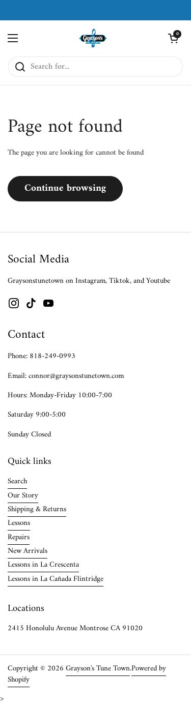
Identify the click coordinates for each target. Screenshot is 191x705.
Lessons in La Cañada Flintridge (55, 578)
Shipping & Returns (37, 509)
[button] (173, 38)
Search (17, 481)
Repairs (19, 537)
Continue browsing (65, 188)
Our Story (23, 495)
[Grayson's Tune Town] (93, 38)
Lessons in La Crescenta (43, 564)
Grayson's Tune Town (98, 668)
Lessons (19, 523)
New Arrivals (27, 550)
